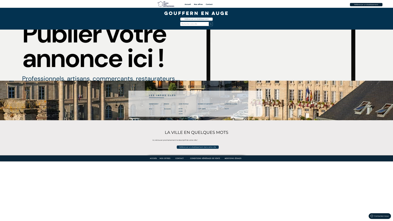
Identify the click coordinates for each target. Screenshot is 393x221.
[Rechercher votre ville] (211, 24)
